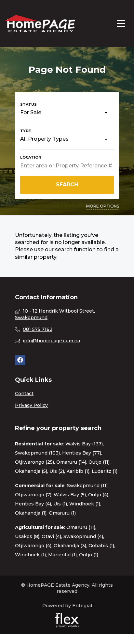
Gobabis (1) (101, 546)
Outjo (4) (98, 495)
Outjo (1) (88, 555)
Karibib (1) (77, 471)
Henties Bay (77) (81, 453)
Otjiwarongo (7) (33, 495)
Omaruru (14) (71, 462)
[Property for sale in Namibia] (39, 23)
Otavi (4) (51, 536)
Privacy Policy (31, 405)
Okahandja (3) (70, 546)
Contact (24, 393)
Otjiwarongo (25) (34, 462)
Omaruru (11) (80, 527)
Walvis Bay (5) (70, 495)
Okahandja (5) (31, 471)
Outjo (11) (99, 462)
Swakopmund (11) (87, 485)
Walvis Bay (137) (84, 444)
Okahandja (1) (31, 513)
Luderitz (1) (104, 471)
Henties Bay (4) (33, 504)
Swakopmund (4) (83, 536)
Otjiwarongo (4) (33, 546)
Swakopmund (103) (37, 453)
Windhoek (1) (84, 504)
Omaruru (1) (62, 513)
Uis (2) (56, 471)
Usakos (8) (27, 536)
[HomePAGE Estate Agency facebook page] (20, 360)
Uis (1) (60, 504)
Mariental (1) (62, 555)
